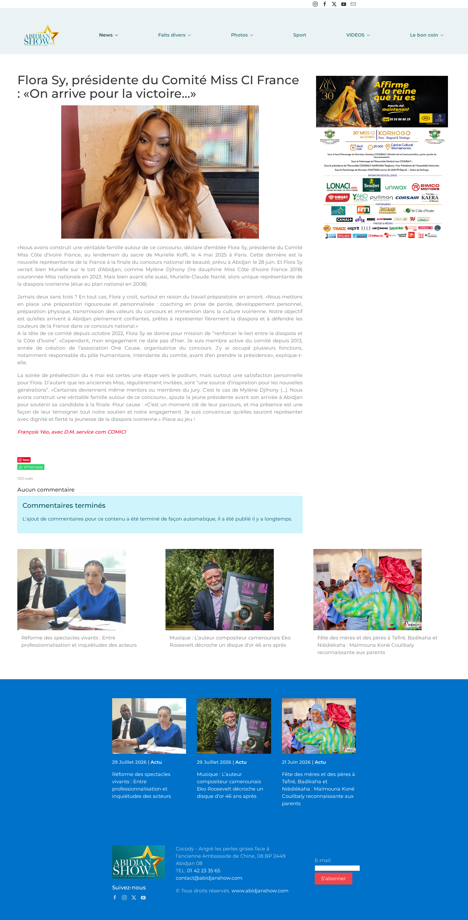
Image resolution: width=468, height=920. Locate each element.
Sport (299, 35)
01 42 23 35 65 (203, 871)
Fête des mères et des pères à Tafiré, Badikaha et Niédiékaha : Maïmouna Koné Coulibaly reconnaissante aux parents (318, 789)
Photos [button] (239, 35)
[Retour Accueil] (42, 35)
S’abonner (333, 879)
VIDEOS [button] (355, 35)
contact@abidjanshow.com (209, 878)
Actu (156, 762)
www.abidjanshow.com (260, 891)
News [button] (106, 35)
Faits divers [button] (172, 35)
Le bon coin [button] (424, 35)
